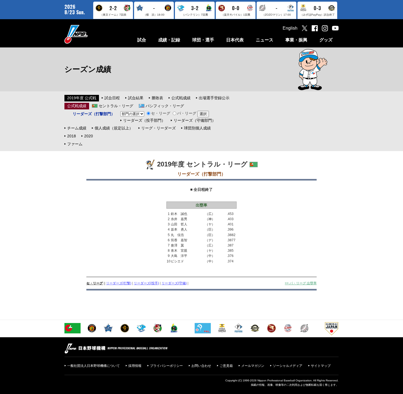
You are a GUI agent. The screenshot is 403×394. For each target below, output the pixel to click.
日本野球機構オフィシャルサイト (89, 34)
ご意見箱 (226, 366)
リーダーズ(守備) (174, 283)
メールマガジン (252, 366)
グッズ (326, 40)
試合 (141, 40)
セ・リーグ (160, 113)
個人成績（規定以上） (114, 128)
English (290, 28)
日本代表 (235, 40)
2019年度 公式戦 (81, 98)
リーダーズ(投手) (146, 283)
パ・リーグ (186, 113)
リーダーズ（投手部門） (144, 120)
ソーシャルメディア (287, 366)
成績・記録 (169, 40)
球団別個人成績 (197, 128)
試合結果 (135, 98)
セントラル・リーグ (116, 106)
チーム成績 (76, 128)
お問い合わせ (201, 366)
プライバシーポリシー (166, 366)
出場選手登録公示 (214, 98)
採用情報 (134, 366)
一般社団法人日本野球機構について (93, 366)
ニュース (264, 40)
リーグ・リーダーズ (158, 128)
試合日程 (112, 98)
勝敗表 (157, 98)
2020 (88, 136)
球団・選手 (203, 40)
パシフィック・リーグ (165, 106)
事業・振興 (296, 40)
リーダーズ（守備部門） (195, 120)
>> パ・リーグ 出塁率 (301, 283)
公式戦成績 (181, 98)
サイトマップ (321, 366)
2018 (71, 136)
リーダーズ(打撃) (118, 283)
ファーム (75, 144)
